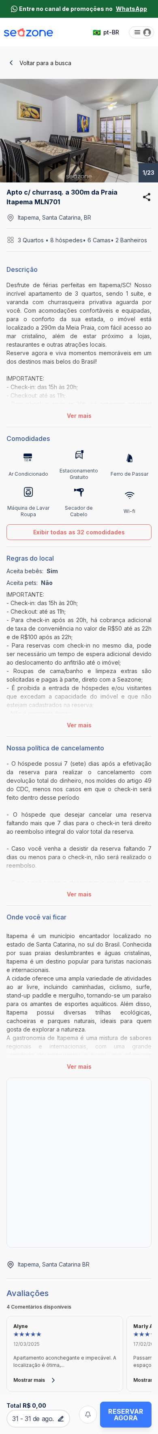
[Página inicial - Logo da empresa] (28, 32)
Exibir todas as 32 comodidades (79, 532)
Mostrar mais (29, 1380)
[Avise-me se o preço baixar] (88, 1414)
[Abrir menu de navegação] (141, 32)
